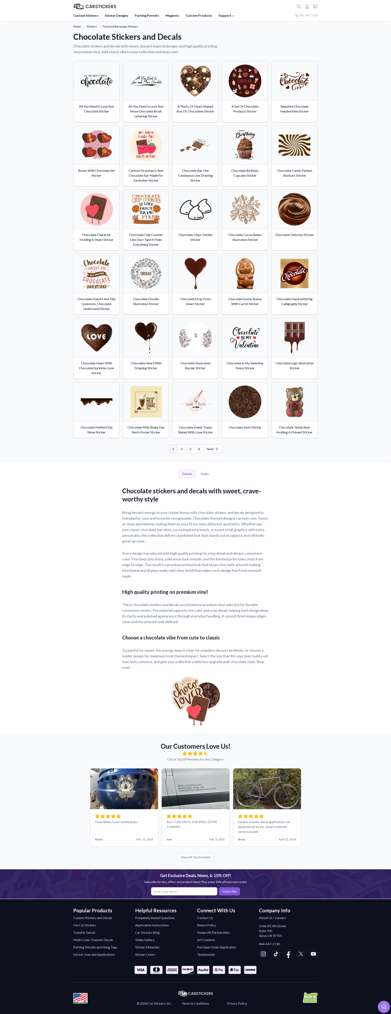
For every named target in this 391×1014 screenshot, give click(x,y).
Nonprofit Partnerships (213, 932)
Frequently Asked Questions (155, 918)
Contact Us (205, 918)
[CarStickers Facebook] (288, 954)
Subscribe (229, 891)
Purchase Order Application (216, 947)
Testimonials (206, 954)
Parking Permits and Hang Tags (95, 947)
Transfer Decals (84, 932)
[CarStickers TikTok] (276, 954)
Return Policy (206, 925)
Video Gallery (144, 940)
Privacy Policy (237, 1003)
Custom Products (199, 15)
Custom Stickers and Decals (92, 918)
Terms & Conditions (195, 1003)
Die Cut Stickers (84, 925)
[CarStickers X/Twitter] (301, 954)
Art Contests (206, 940)
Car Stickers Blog (147, 932)
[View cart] (315, 6)
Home (77, 26)
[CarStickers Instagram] (263, 954)
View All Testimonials (196, 857)
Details (187, 474)
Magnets (172, 15)
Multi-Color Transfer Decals (93, 940)
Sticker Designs (116, 15)
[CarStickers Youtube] (313, 954)
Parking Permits (147, 15)
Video (205, 474)
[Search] (299, 6)
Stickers (92, 26)
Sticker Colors (145, 954)
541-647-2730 (308, 15)
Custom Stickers (85, 15)
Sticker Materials (147, 947)
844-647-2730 (269, 944)
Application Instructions (152, 925)
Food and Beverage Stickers (120, 26)
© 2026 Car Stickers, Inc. (154, 1003)
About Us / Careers (272, 918)
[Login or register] (307, 6)
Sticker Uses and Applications (94, 954)
